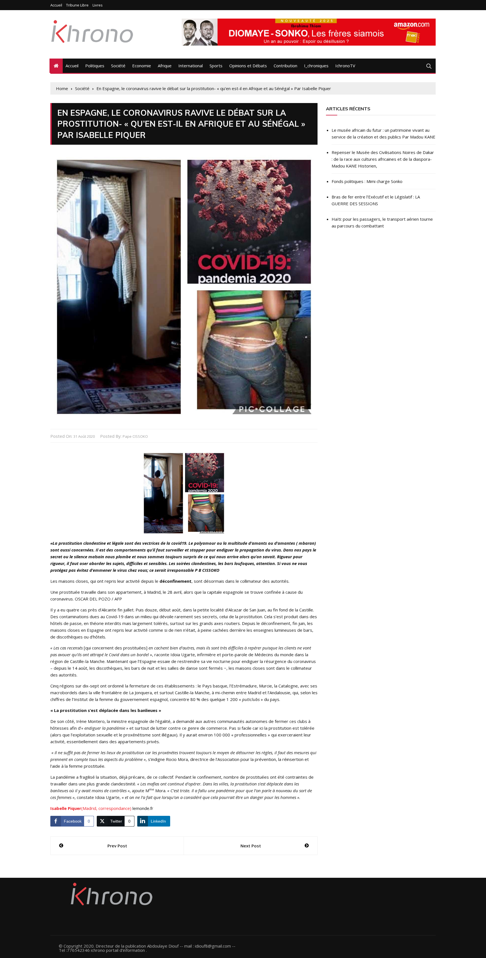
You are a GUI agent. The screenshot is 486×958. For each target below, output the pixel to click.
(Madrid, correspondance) (90, 808)
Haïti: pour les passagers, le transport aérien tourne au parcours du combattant (382, 222)
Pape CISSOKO (135, 436)
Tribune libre (77, 5)
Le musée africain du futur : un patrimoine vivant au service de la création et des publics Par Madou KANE (383, 133)
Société (118, 65)
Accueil (56, 5)
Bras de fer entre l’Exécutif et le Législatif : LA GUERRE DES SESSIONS (376, 200)
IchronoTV (345, 65)
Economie (141, 65)
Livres (98, 5)
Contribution (285, 65)
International (190, 65)
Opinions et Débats (248, 65)
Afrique (165, 65)
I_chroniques (316, 65)
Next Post (250, 845)
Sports (216, 65)
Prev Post (117, 845)
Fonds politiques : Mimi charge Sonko (367, 181)
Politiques (94, 65)
